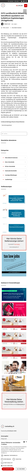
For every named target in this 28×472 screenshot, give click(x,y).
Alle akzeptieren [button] (8, 469)
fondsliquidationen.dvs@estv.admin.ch (12, 89)
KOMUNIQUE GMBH (11, 431)
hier (26, 115)
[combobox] (24, 442)
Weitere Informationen (12, 453)
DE (17, 5)
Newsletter (25, 5)
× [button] (26, 441)
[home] (3, 5)
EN (22, 5)
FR (19, 5)
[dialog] (14, 456)
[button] (25, 11)
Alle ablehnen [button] (21, 469)
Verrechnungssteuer (7, 125)
